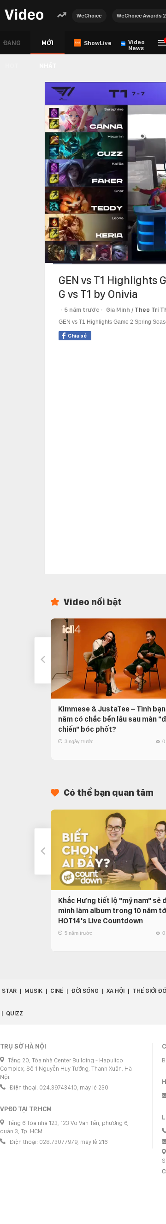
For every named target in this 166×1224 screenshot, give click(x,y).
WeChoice (89, 15)
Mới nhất (47, 46)
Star (9, 990)
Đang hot (12, 46)
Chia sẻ (77, 335)
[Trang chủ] (24, 15)
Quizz (14, 1013)
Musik (33, 990)
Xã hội (116, 990)
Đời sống (85, 990)
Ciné (56, 990)
